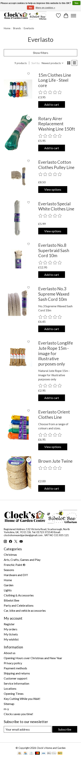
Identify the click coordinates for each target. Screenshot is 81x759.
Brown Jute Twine (55, 461)
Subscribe (64, 729)
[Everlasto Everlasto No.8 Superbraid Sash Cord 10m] (18, 259)
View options (52, 189)
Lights (8, 590)
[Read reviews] (50, 92)
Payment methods (15, 668)
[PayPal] (60, 753)
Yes (76, 3)
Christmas (10, 554)
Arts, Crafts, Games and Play (22, 559)
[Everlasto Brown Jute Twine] (18, 475)
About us (9, 653)
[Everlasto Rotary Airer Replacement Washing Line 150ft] (18, 133)
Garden (8, 585)
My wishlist (11, 639)
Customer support (15, 678)
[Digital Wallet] (51, 753)
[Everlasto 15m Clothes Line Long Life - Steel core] (18, 89)
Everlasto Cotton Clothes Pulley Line (56, 164)
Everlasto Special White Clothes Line (56, 206)
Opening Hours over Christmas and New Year (33, 658)
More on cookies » (45, 7)
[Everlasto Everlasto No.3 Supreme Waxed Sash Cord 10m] (18, 303)
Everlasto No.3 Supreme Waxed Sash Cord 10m (53, 294)
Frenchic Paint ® (14, 564)
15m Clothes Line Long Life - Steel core (54, 80)
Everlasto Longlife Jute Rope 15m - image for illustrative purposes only (55, 353)
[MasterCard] (37, 753)
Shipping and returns (17, 673)
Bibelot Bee (11, 600)
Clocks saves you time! (18, 714)
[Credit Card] (25, 753)
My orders (10, 629)
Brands (17, 28)
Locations (10, 688)
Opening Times (14, 693)
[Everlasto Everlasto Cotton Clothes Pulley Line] (18, 176)
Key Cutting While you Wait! (22, 698)
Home (7, 28)
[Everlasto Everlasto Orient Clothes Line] (18, 426)
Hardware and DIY (16, 575)
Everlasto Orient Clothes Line (54, 414)
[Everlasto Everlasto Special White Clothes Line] (18, 218)
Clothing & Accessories (19, 595)
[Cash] (19, 753)
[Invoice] (31, 753)
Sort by (35, 63)
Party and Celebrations (19, 605)
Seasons (9, 570)
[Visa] (43, 753)
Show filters (40, 52)
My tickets (11, 634)
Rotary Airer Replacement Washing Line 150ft (56, 123)
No (30, 7)
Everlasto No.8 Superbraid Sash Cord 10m (53, 250)
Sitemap (9, 703)
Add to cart (51, 104)
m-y (6, 709)
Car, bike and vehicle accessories (25, 610)
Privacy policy (13, 663)
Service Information (16, 683)
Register (9, 624)
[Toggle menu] (73, 15)
